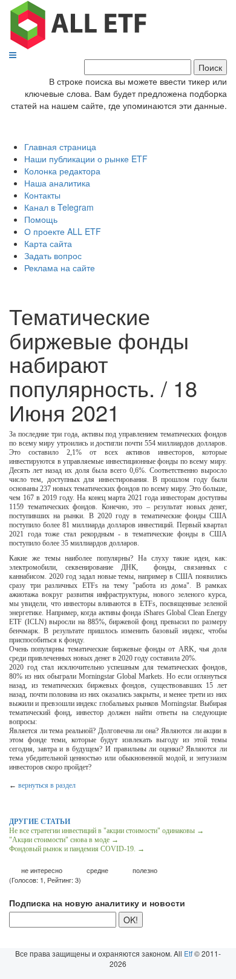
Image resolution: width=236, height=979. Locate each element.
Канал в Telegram (59, 207)
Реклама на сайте (59, 268)
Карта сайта (48, 243)
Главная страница (60, 146)
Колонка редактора (62, 171)
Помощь (40, 219)
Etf (188, 953)
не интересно (41, 870)
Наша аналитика (57, 183)
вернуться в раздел (47, 785)
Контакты (42, 195)
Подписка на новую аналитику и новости (97, 903)
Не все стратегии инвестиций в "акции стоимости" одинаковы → (106, 830)
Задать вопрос (53, 255)
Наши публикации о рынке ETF (86, 159)
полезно (145, 870)
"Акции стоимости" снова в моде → (64, 840)
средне (97, 870)
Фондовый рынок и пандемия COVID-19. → (77, 849)
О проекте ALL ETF (62, 231)
